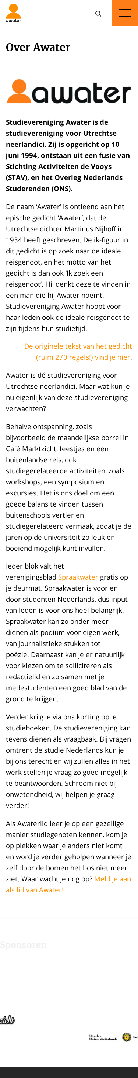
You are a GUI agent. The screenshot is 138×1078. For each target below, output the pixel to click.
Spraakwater (78, 576)
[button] (89, 1011)
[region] (69, 1011)
